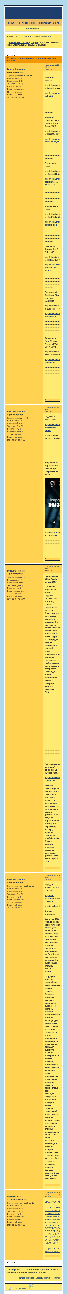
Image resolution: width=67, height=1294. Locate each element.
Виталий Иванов (16, 69)
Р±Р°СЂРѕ (49, 1228)
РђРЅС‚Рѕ (55, 1249)
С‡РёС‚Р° (59, 1222)
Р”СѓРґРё (58, 1210)
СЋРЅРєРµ (50, 1216)
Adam (48, 1237)
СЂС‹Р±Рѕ (59, 1213)
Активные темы (33, 29)
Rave (58, 1208)
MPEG (47, 1202)
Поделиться (50, 65)
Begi (54, 1219)
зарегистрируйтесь (42, 36)
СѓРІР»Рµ (49, 1234)
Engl (56, 1240)
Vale (55, 1234)
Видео (34, 42)
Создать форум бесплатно (48, 1278)
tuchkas (48, 1251)
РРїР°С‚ (58, 1216)
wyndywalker (14, 1196)
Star (54, 1208)
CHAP (58, 1202)
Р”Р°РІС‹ (55, 1237)
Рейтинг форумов (26, 1278)
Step (53, 1222)
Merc (58, 1219)
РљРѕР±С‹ (49, 1210)
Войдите (25, 36)
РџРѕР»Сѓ (49, 1213)
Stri (50, 1222)
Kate (47, 1222)
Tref (56, 1228)
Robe (47, 1243)
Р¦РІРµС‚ (48, 1219)
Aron (54, 1251)
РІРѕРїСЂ (57, 1231)
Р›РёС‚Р (49, 1231)
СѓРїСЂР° (49, 1240)
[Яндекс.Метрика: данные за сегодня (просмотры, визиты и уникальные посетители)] (17, 1288)
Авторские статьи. (19, 42)
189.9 (52, 1202)
